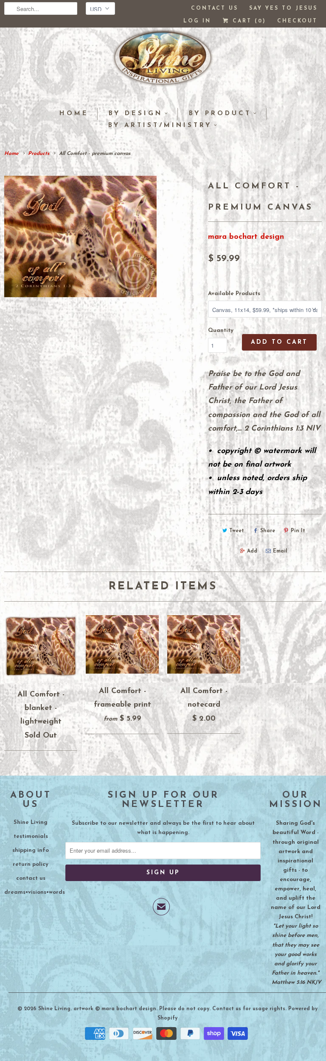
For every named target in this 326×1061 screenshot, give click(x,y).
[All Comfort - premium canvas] (80, 236)
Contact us (214, 8)
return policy (30, 864)
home (74, 114)
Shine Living (31, 822)
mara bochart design (246, 237)
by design (136, 114)
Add (252, 551)
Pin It (298, 530)
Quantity (220, 330)
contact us (30, 878)
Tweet (236, 530)
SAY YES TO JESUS (283, 8)
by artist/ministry (160, 125)
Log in (197, 21)
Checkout (297, 21)
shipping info (30, 850)
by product (220, 114)
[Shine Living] (163, 61)
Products (38, 153)
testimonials (31, 836)
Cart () (248, 21)
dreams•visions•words (34, 892)
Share (267, 530)
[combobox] (40, 8)
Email (280, 551)
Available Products (234, 293)
